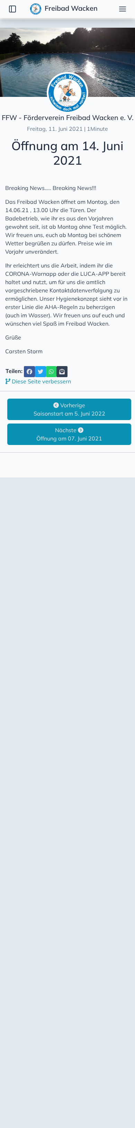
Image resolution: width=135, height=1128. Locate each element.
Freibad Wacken (70, 8)
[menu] (122, 9)
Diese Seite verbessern (40, 381)
